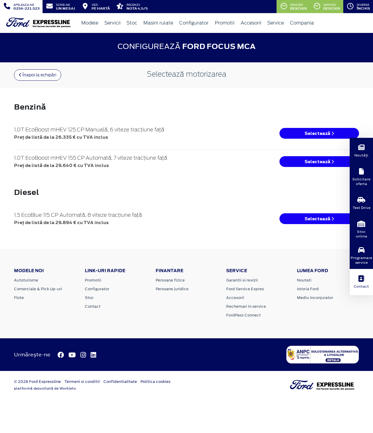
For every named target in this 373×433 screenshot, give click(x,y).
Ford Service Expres (245, 289)
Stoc (131, 23)
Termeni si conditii (82, 381)
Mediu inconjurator (315, 297)
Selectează (318, 133)
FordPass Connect (243, 315)
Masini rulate (158, 23)
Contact (93, 306)
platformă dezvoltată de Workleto (45, 388)
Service (275, 23)
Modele (89, 23)
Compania (302, 23)
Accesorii (251, 23)
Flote (19, 297)
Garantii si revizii (242, 280)
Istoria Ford (308, 289)
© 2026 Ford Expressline (37, 381)
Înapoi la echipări (39, 75)
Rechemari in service (246, 306)
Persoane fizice (170, 280)
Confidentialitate (120, 381)
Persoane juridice (172, 289)
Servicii (112, 23)
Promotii (225, 23)
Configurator (194, 23)
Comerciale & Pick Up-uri (38, 289)
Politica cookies (155, 381)
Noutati (304, 280)
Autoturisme (26, 280)
